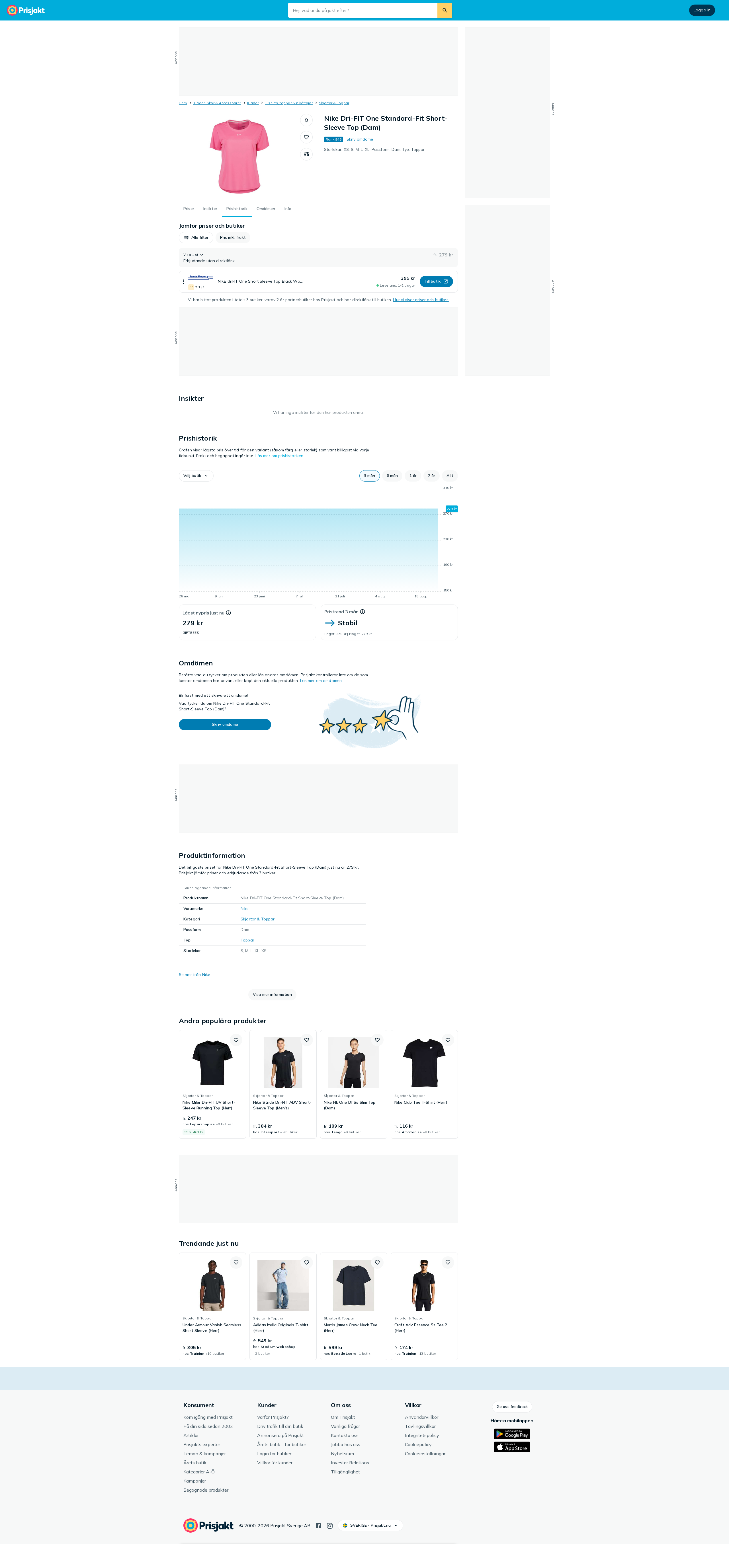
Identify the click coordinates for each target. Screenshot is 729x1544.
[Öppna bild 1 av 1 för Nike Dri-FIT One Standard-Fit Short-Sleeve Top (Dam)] (239, 156)
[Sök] (444, 10)
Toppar (247, 940)
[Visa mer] (183, 281)
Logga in (702, 10)
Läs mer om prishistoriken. (279, 455)
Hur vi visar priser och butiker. (421, 299)
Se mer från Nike (194, 974)
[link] (212, 1084)
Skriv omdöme (360, 139)
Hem (183, 103)
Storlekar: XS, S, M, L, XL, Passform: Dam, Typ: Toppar (374, 149)
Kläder (253, 103)
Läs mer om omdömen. (321, 680)
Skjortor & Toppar (334, 103)
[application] (318, 543)
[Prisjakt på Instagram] (329, 1525)
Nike (245, 908)
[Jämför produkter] (306, 154)
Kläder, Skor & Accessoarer (217, 103)
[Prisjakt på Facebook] (318, 1525)
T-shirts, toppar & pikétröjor (289, 103)
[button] (306, 120)
